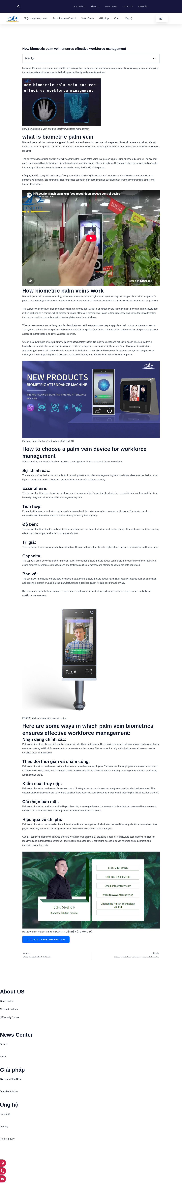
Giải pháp (104, 18)
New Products (79, 6)
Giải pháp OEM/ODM (10, 1079)
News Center (111, 6)
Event (3, 1056)
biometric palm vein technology (69, 342)
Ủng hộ (128, 18)
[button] (18, 6)
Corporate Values (9, 1009)
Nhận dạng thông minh (35, 18)
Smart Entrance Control (64, 18)
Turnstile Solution (9, 1091)
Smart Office (87, 18)
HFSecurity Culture (9, 1017)
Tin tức (3, 1044)
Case (116, 18)
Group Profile (6, 1001)
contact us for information (46, 939)
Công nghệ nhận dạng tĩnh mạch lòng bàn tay (45, 175)
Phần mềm (143, 6)
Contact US (128, 6)
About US (95, 6)
